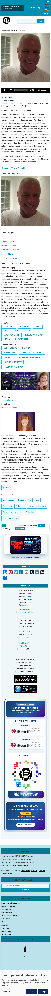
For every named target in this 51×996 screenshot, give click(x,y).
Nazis (16, 331)
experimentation (11, 335)
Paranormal (9, 353)
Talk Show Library (7, 909)
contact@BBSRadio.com (20, 865)
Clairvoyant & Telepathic (10, 250)
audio (30, 594)
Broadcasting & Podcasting (10, 903)
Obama (6, 339)
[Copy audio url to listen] (6, 97)
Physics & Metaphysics (37, 506)
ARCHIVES (7, 488)
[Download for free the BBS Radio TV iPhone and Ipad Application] (25, 689)
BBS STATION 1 (25, 632)
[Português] (48, 7)
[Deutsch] (48, 4)
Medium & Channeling (10, 246)
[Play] (4, 90)
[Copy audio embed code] (2, 97)
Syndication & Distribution (10, 915)
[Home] (6, 21)
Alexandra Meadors (9, 407)
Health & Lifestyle (24, 500)
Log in (39, 8)
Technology (30, 512)
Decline (32, 992)
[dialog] (25, 983)
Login (17, 526)
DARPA (38, 327)
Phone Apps (5, 922)
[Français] (46, 4)
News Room (5, 919)
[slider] (21, 90)
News (37, 500)
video (30, 602)
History (26, 348)
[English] (46, 1)
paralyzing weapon (34, 335)
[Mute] (39, 90)
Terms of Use (6, 934)
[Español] (48, 10)
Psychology (7, 512)
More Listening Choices (25, 612)
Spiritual (4, 237)
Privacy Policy (6, 931)
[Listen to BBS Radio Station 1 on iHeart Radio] (26, 731)
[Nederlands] (48, 1)
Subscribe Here (25, 825)
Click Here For (25, 609)
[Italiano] (46, 7)
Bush (5, 331)
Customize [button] (6, 992)
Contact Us (5, 928)
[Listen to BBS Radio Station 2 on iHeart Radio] (26, 744)
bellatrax (24, 327)
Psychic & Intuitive (8, 254)
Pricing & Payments (8, 906)
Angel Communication (10, 242)
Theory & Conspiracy (9, 258)
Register (31, 8)
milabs (28, 331)
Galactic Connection (9, 400)
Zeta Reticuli (21, 339)
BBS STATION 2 (25, 643)
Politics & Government (32, 353)
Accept (43, 992)
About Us (4, 925)
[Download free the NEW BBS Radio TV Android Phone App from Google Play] (25, 679)
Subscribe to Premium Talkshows (11, 8)
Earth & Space (10, 348)
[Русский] (46, 10)
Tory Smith (8, 327)
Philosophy (20, 506)
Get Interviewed (6, 912)
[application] (25, 90)
